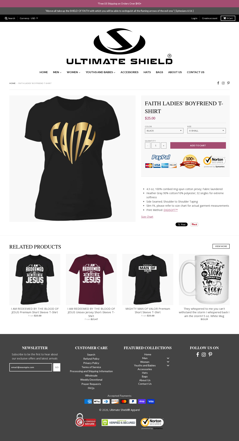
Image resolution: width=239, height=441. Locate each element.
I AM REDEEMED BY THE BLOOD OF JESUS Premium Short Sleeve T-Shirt (35, 310)
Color (148, 126)
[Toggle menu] (168, 358)
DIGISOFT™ (171, 210)
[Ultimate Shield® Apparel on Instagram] (223, 82)
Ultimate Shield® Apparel (125, 410)
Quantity (150, 141)
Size (189, 126)
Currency (24, 18)
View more (221, 246)
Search (91, 354)
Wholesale (91, 375)
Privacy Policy (91, 363)
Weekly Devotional (91, 379)
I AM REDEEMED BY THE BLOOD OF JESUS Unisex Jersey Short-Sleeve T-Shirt (91, 312)
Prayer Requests (91, 383)
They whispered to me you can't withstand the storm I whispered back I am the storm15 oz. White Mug (204, 312)
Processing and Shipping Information (91, 371)
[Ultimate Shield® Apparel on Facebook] (218, 82)
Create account (209, 18)
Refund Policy (91, 358)
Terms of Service (91, 367)
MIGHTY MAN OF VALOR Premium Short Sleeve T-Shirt (147, 310)
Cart (230, 18)
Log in (194, 18)
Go (56, 367)
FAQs (91, 388)
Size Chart (147, 216)
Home (12, 83)
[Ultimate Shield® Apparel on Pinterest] (228, 82)
